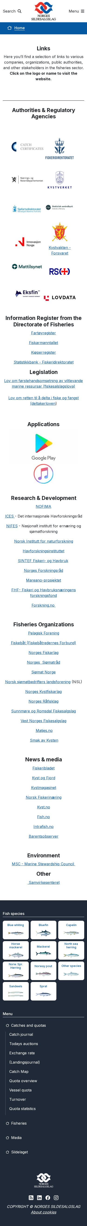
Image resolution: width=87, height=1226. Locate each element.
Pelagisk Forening (43, 633)
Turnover (17, 1099)
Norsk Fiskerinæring (43, 797)
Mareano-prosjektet (43, 580)
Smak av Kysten (44, 740)
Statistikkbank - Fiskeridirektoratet (44, 362)
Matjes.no (44, 730)
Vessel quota (20, 1090)
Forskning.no (44, 605)
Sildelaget (19, 1152)
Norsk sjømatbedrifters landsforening (38, 681)
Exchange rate (22, 1053)
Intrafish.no (43, 826)
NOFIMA (43, 506)
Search (10, 11)
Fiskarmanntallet (43, 342)
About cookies (43, 1212)
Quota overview (23, 1080)
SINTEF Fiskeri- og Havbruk (43, 560)
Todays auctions (23, 1043)
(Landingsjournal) (24, 1062)
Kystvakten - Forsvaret (60, 250)
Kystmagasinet (43, 787)
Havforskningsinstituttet (43, 551)
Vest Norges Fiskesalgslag (43, 720)
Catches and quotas (28, 1025)
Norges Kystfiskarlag (43, 691)
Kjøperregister (43, 352)
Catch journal (21, 1034)
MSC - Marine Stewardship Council (43, 864)
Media (16, 1137)
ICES (10, 516)
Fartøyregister (43, 333)
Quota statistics (22, 1108)
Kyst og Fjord (43, 778)
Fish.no (43, 816)
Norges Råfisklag (43, 701)
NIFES (12, 526)
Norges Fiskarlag (43, 652)
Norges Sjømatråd (43, 662)
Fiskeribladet (43, 768)
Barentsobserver (43, 836)
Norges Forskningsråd (43, 570)
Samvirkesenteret (44, 882)
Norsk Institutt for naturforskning (43, 541)
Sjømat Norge (43, 672)
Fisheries (18, 1123)
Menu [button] (74, 11)
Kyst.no (43, 807)
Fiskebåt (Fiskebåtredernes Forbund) (43, 642)
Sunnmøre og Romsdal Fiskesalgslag (43, 711)
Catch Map (19, 1071)
